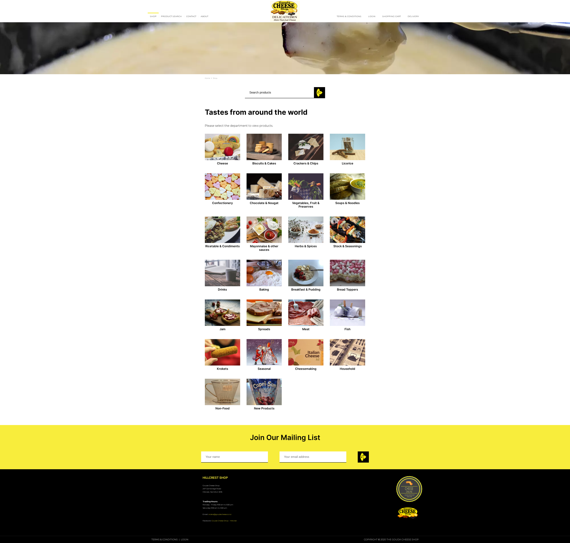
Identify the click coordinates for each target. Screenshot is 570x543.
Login (371, 16)
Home (207, 78)
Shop (215, 78)
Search (319, 92)
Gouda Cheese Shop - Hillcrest (224, 521)
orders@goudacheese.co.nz (219, 514)
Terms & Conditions (349, 16)
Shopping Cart (391, 16)
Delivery (413, 16)
